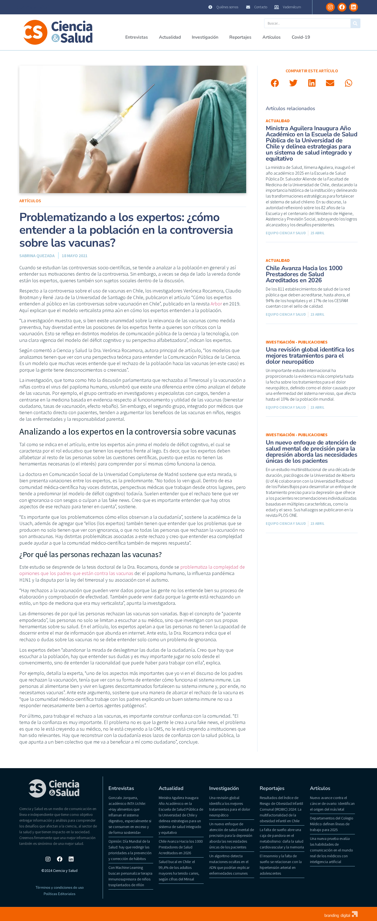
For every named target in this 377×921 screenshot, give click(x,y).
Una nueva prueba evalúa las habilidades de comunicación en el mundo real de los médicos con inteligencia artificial (331, 850)
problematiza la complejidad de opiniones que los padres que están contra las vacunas (132, 570)
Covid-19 (301, 37)
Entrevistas (136, 37)
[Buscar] (355, 23)
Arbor (216, 303)
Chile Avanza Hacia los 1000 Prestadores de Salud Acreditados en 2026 (304, 274)
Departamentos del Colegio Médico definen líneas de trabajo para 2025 (331, 824)
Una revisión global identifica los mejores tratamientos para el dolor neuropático (310, 355)
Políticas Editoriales (59, 893)
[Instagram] (330, 7)
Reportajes (240, 37)
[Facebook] (342, 7)
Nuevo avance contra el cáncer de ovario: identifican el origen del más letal (332, 803)
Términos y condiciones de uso (60, 887)
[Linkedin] (353, 7)
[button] (275, 83)
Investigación (205, 37)
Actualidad (170, 37)
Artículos (271, 37)
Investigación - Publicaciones (297, 342)
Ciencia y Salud (33, 7)
